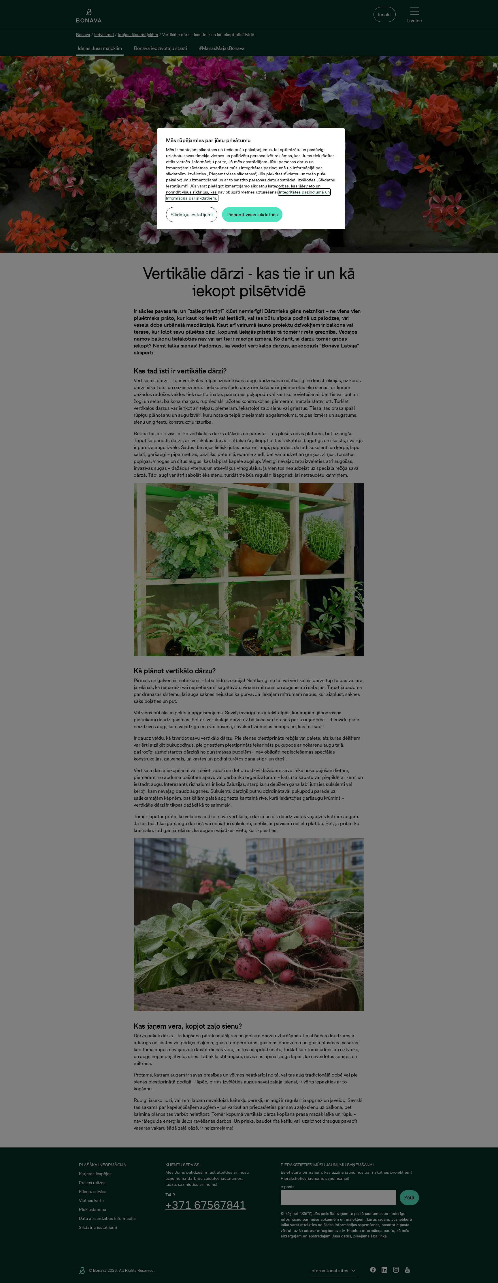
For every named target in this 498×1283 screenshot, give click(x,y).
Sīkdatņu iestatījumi (192, 214)
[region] (251, 178)
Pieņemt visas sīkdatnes (252, 214)
